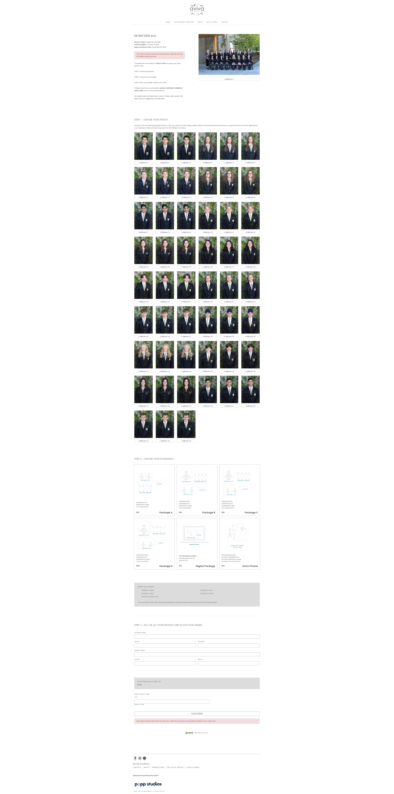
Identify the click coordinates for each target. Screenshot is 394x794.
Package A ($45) (148, 590)
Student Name (140, 632)
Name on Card (139, 704)
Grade (136, 641)
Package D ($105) (207, 593)
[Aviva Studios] (197, 9)
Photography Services (184, 22)
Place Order (197, 713)
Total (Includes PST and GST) (149, 681)
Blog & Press (212, 22)
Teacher (201, 641)
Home (168, 22)
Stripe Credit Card (142, 694)
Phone (136, 659)
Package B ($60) (206, 590)
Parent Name (139, 650)
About (200, 22)
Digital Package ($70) (150, 597)
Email (200, 659)
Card (136, 697)
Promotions (158, 767)
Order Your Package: (145, 587)
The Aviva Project (176, 767)
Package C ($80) (148, 593)
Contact (224, 22)
